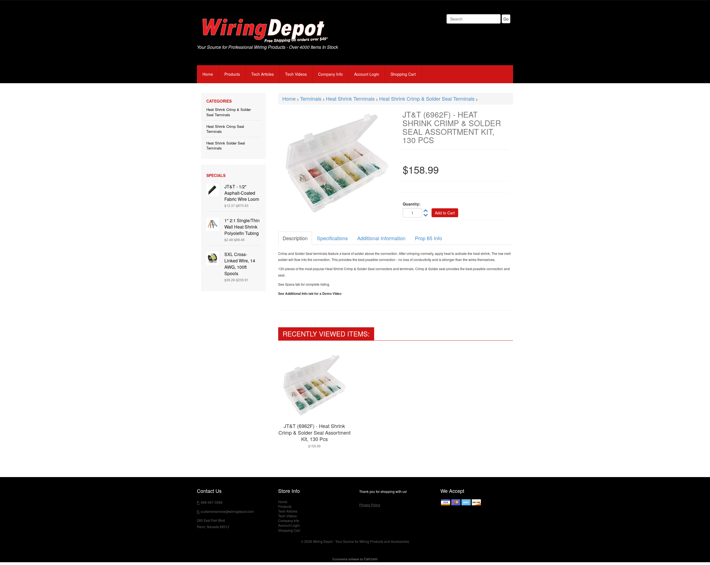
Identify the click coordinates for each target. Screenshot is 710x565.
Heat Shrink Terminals (350, 98)
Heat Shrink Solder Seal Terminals (225, 145)
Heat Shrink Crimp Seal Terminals (225, 129)
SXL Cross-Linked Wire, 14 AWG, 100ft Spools (239, 264)
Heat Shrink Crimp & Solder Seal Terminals (228, 112)
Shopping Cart (403, 74)
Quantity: (411, 204)
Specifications (332, 238)
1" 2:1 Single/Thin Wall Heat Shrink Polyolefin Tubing (242, 226)
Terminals (310, 98)
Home (207, 74)
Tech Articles (262, 74)
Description (295, 238)
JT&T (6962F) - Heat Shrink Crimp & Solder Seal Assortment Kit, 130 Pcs (314, 432)
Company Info (330, 74)
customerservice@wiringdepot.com (227, 511)
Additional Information (381, 238)
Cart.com (370, 558)
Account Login (366, 74)
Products (232, 74)
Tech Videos (296, 74)
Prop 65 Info (428, 238)
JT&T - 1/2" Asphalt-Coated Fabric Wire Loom (241, 192)
